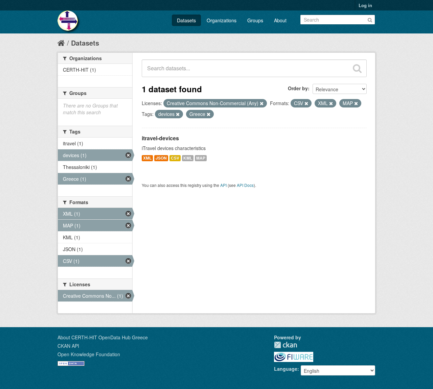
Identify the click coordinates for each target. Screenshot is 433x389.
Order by (298, 88)
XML (147, 158)
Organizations (221, 20)
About (280, 20)
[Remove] (262, 103)
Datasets (186, 20)
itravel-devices (160, 138)
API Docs (245, 185)
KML (187, 158)
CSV (175, 158)
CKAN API (68, 345)
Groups (255, 20)
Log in (365, 5)
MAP (200, 158)
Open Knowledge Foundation (89, 354)
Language (285, 368)
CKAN (285, 344)
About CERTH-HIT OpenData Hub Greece (103, 337)
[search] (357, 68)
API (223, 185)
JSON (161, 158)
